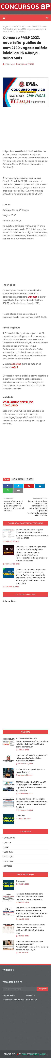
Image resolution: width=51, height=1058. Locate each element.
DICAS (19, 26)
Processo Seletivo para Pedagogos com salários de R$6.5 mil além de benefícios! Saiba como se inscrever (32, 742)
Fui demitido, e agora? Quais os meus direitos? (30, 770)
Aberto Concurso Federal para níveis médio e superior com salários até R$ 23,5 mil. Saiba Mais (30, 928)
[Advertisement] (25, 129)
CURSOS (7, 842)
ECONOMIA (8, 852)
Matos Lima (10, 64)
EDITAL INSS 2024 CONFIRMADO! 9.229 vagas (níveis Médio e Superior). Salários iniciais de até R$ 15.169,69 (31, 786)
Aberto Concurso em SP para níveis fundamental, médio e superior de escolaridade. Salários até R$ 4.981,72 (32, 533)
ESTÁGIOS (8, 866)
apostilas (16, 364)
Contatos (30, 995)
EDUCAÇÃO (8, 856)
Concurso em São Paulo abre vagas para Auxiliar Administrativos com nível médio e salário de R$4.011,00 (32, 945)
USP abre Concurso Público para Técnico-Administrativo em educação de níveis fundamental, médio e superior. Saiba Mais (31, 912)
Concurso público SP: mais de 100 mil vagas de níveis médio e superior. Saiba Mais (31, 758)
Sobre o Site (31, 999)
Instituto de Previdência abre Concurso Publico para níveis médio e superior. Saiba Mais (29, 896)
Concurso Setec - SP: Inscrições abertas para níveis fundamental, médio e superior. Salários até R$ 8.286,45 (31, 803)
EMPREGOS (8, 861)
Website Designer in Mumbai (34, 1054)
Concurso (20, 815)
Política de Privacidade (13, 999)
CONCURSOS (17, 479)
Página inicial (9, 26)
